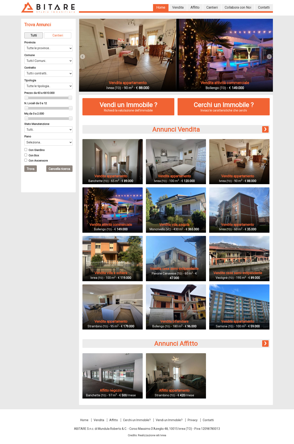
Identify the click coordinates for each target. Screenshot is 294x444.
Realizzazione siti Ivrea (152, 435)
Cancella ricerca (59, 169)
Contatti (208, 420)
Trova (30, 169)
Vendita (99, 420)
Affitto (113, 420)
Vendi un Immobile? (169, 420)
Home (84, 420)
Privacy (193, 420)
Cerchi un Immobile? (137, 420)
